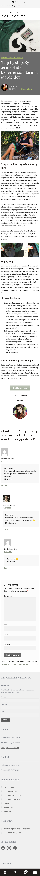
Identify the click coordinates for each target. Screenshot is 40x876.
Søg (15, 872)
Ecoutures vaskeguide (12, 795)
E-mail (6, 634)
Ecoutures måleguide (12, 799)
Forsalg (6, 803)
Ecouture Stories (10, 791)
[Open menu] (35, 872)
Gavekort (7, 811)
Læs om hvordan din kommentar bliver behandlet (20, 664)
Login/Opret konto (19, 6)
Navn (6, 625)
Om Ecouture (6, 6)
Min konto (5, 872)
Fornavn (3, 697)
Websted (7, 644)
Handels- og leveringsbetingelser (17, 829)
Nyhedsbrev (8, 807)
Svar (2, 486)
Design (3, 58)
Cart (23, 870)
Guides (8, 58)
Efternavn (4, 704)
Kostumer (15, 58)
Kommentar (8, 596)
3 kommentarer (26, 89)
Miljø (21, 58)
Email (3, 712)
